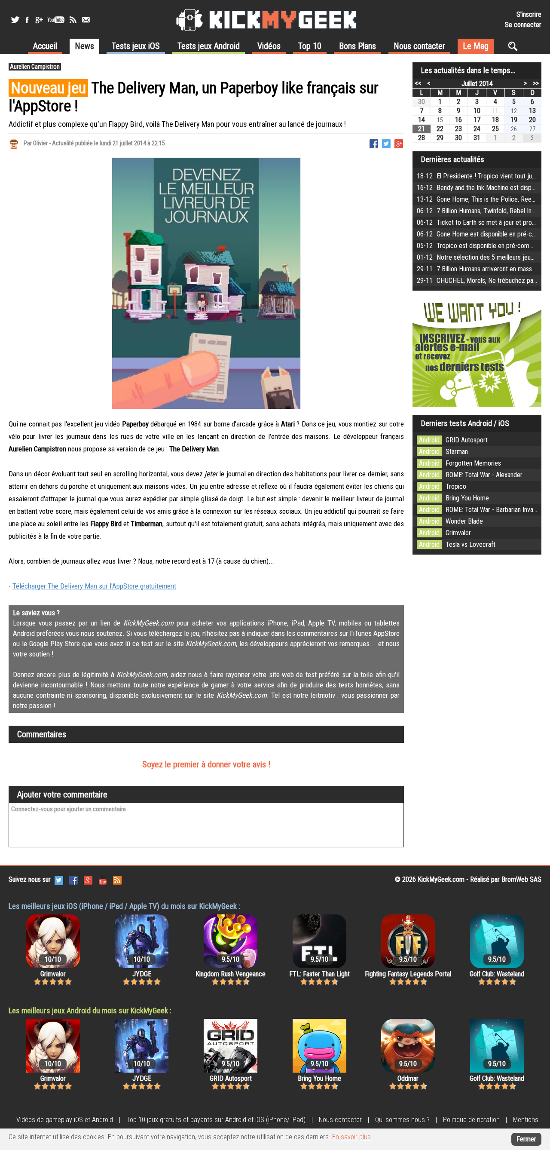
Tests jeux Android (208, 46)
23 (458, 129)
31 (477, 138)
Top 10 (309, 46)
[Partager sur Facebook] (374, 143)
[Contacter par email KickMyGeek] (85, 19)
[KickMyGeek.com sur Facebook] (73, 879)
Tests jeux (136, 46)
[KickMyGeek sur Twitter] (15, 19)
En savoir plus (351, 1137)
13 (532, 111)
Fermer (526, 1139)
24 (477, 129)
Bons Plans (357, 46)
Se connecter (523, 25)
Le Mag (476, 46)
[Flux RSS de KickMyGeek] (73, 19)
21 (421, 129)
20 (532, 120)
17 (477, 120)
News (84, 46)
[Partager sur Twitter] (386, 143)
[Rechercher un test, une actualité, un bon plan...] (514, 46)
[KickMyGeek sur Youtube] (56, 19)
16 (458, 120)
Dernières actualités (452, 159)
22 (440, 129)
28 (421, 138)
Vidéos (269, 46)
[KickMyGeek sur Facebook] (26, 19)
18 (495, 120)
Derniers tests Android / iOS (465, 423)
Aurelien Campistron (35, 66)
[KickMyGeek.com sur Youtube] (103, 879)
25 (495, 129)
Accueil (45, 46)
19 (513, 120)
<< (418, 83)
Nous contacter (419, 46)
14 (421, 120)
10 (477, 111)
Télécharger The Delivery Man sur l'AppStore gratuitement (94, 586)
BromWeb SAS (521, 879)
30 (421, 102)
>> (536, 83)
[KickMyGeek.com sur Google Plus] (88, 879)
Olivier (40, 143)
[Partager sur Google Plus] (399, 143)
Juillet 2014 (477, 84)
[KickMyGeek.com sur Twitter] (59, 879)
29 (440, 138)
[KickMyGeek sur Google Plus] (38, 19)
